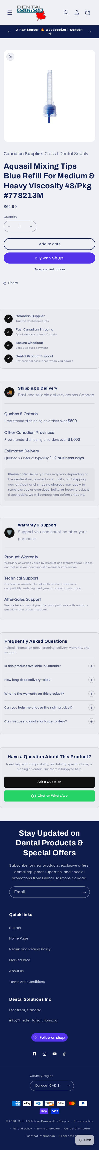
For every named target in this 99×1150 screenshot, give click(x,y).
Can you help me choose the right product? (48, 707)
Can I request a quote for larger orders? (48, 721)
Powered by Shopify (55, 1121)
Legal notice (68, 1136)
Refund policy (22, 1128)
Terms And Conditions (27, 982)
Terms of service (48, 1128)
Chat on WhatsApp (50, 795)
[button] (9, 12)
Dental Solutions (29, 1121)
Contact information (41, 1136)
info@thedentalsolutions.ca (33, 1020)
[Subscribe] (84, 892)
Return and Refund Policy (30, 949)
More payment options (49, 269)
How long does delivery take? (48, 679)
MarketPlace (19, 960)
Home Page (18, 938)
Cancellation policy (77, 1128)
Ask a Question (49, 782)
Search (15, 928)
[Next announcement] (90, 32)
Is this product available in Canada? (48, 666)
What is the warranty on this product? (48, 693)
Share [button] (13, 283)
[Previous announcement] (9, 32)
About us (16, 971)
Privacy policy (83, 1121)
